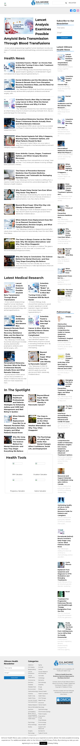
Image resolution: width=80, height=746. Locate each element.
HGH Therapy (42, 698)
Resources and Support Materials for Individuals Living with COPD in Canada (65, 480)
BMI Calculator (17, 474)
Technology (31, 733)
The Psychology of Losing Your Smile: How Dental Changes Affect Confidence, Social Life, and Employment (39, 443)
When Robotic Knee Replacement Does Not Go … (65, 273)
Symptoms (41, 731)
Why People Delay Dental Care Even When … (65, 233)
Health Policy (32, 698)
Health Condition (43, 693)
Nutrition (30, 709)
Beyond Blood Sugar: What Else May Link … (65, 253)
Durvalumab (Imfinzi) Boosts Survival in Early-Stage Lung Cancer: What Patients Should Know (65, 542)
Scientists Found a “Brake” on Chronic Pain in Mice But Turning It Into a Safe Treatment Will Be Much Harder (34, 65)
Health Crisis (31, 696)
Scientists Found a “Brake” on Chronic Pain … (65, 80)
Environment (32, 689)
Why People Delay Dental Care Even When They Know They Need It (34, 191)
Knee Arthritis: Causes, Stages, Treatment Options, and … (65, 189)
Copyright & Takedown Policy (63, 687)
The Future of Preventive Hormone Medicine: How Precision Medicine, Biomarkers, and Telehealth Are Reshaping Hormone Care (34, 174)
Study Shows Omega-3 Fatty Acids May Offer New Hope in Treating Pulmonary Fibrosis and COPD (65, 361)
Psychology (31, 722)
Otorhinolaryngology (44, 711)
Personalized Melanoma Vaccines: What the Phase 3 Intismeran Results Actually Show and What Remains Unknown (34, 121)
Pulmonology (42, 722)
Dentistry (30, 682)
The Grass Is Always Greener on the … (69, 293)
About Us (55, 683)
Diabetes (30, 684)
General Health (42, 691)
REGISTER (72, 3)
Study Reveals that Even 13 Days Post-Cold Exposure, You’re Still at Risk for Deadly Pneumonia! (65, 630)
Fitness (40, 689)
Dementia (41, 680)
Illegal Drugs (41, 700)
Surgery (30, 731)
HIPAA (70, 685)
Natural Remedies (33, 707)
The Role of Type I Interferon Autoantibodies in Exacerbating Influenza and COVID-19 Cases (65, 414)
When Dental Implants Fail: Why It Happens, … (65, 168)
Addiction (30, 665)
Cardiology (41, 678)
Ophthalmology (43, 709)
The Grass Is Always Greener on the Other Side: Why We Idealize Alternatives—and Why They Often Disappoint (33, 242)
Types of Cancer (42, 733)
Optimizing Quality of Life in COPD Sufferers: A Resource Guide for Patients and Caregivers (65, 510)
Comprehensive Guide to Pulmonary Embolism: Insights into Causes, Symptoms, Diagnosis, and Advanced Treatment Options (65, 448)
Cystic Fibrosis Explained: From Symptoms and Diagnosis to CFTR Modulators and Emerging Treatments (64, 571)
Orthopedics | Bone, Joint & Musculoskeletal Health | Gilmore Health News (32, 715)
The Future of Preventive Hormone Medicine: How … (65, 211)
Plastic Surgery (42, 714)
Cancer (40, 669)
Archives (40, 667)
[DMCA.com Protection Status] (63, 700)
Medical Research (33, 705)
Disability (41, 684)
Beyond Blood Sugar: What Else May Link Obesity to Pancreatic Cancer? (33, 206)
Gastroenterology (33, 691)
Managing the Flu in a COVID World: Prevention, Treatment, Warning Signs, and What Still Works (65, 387)
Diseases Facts (32, 687)
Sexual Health (42, 724)
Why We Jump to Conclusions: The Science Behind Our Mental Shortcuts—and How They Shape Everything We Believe (34, 259)
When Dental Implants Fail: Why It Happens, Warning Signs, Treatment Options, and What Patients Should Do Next (34, 138)
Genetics (30, 693)
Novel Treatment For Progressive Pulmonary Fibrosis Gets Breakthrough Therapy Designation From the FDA (65, 601)
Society (30, 727)
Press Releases (42, 720)
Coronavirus (31, 680)
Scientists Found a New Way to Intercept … (65, 123)
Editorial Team (70, 681)
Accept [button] (43, 743)
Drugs (40, 687)
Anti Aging (31, 667)
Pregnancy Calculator (17, 491)
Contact (55, 681)
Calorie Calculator (40, 491)
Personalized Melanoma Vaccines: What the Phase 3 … (65, 150)
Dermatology (42, 682)
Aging (40, 665)
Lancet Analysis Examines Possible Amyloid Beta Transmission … (65, 60)
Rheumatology (32, 724)
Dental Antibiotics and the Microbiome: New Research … (65, 102)
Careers (66, 683)
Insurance (41, 702)
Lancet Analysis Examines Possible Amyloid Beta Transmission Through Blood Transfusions (14, 291)
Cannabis (41, 675)
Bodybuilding (32, 669)
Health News (41, 696)
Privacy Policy (53, 743)
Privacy (61, 683)
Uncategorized (32, 735)
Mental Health (42, 705)
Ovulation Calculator (40, 474)
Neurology (41, 707)
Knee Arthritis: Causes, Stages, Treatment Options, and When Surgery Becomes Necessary (33, 156)
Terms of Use (61, 681)
